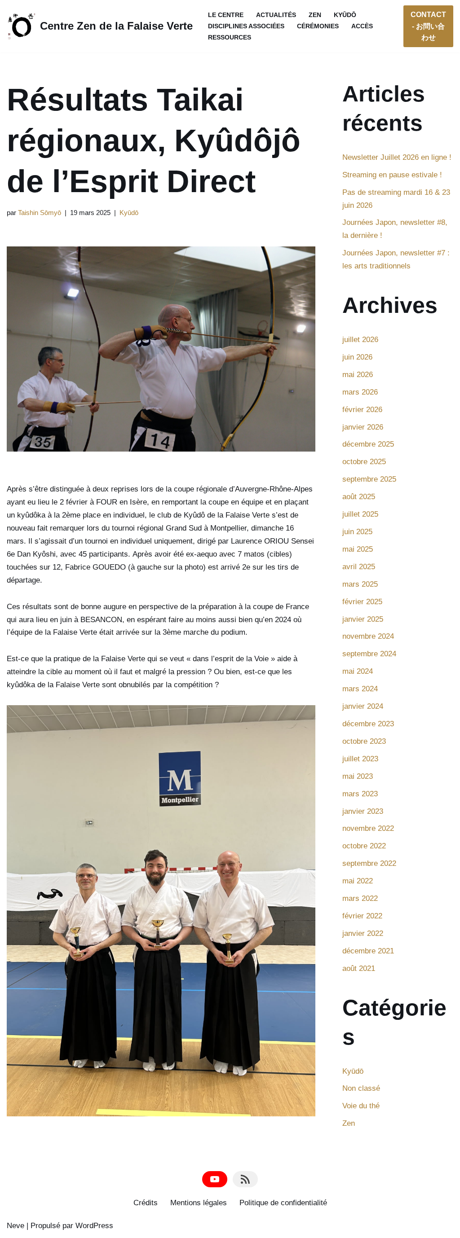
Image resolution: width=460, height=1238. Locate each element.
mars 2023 (360, 794)
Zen (315, 15)
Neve (15, 1225)
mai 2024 (357, 671)
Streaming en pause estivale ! (392, 175)
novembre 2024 (368, 636)
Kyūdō (345, 15)
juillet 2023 (360, 759)
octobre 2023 (364, 741)
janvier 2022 (362, 933)
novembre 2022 (368, 828)
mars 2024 (360, 689)
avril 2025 (358, 566)
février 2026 (362, 409)
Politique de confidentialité (283, 1202)
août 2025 (358, 496)
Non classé (361, 1088)
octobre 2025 (364, 461)
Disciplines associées (246, 26)
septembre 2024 (369, 654)
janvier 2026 (362, 427)
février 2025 (362, 601)
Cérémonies (318, 26)
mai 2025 (357, 549)
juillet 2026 (360, 339)
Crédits (145, 1202)
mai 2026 (357, 374)
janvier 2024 (362, 706)
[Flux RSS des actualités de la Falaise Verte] (245, 1179)
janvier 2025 (362, 619)
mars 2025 (360, 584)
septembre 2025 (369, 479)
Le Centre (225, 15)
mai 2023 (357, 776)
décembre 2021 (368, 951)
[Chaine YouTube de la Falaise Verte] (214, 1179)
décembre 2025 (368, 444)
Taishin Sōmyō (39, 212)
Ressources (229, 37)
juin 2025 (357, 531)
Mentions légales (198, 1202)
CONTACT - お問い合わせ (428, 26)
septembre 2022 (369, 863)
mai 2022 (357, 881)
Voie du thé (361, 1106)
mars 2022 (360, 898)
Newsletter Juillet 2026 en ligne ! (396, 157)
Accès (362, 26)
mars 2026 (360, 392)
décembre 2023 (368, 724)
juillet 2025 (360, 514)
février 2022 (362, 916)
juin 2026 (357, 357)
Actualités (276, 15)
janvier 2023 (362, 811)
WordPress (94, 1225)
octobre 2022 (364, 846)
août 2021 (358, 968)
